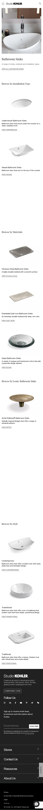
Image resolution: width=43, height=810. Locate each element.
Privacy (6, 792)
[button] (36, 804)
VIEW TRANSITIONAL (10, 616)
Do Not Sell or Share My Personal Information (18, 796)
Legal (5, 799)
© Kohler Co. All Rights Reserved (16, 807)
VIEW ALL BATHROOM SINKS (13, 69)
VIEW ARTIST (7, 427)
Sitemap (6, 803)
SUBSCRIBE (34, 726)
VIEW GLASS (6, 367)
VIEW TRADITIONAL (9, 663)
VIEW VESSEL (7, 174)
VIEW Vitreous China (9, 276)
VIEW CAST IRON (8, 320)
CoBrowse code (13, 691)
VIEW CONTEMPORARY (10, 570)
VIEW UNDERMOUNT (9, 129)
